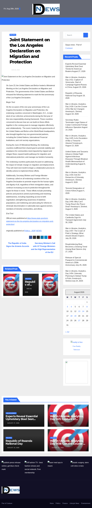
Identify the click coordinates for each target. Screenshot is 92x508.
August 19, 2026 (13, 447)
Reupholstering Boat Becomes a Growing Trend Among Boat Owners (76, 246)
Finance (65, 503)
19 (75, 316)
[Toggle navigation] (48, 21)
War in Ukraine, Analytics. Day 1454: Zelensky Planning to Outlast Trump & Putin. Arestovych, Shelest (76, 276)
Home (52, 503)
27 (79, 321)
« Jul (67, 332)
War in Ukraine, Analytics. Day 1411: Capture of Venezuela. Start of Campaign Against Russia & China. (76, 82)
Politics (12, 34)
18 (71, 316)
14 (83, 311)
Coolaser (69, 48)
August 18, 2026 (58, 447)
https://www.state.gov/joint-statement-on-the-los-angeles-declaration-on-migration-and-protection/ (30, 221)
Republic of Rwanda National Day (19, 442)
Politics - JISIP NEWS (33, 231)
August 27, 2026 (13, 423)
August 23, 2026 (58, 423)
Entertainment (85, 503)
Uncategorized (11, 413)
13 (79, 311)
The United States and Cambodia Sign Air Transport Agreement (74, 217)
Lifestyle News (74, 503)
